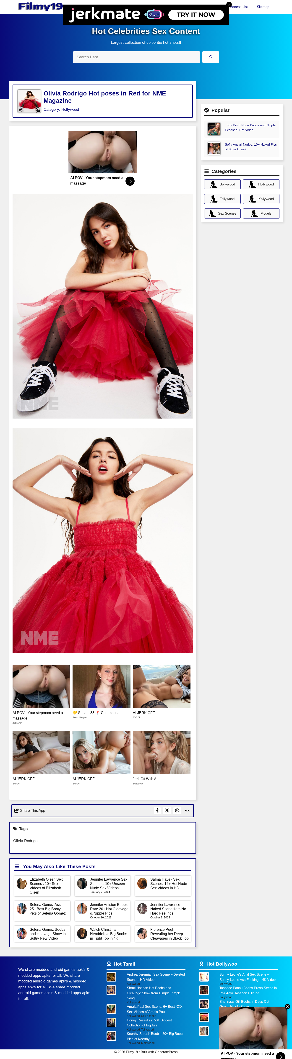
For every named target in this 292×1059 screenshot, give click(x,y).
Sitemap (263, 7)
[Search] (210, 57)
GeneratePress (166, 1052)
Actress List (239, 7)
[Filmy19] (41, 7)
